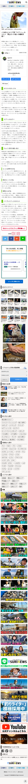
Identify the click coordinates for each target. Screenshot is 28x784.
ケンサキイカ (22, 449)
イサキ (19, 446)
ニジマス (4, 454)
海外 (20, 486)
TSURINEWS (12, 775)
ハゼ (23, 463)
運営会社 (5, 771)
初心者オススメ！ (7, 419)
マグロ (4, 469)
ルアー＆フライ (16, 79)
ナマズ (18, 451)
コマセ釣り (14, 434)
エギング (4, 425)
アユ (23, 451)
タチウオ (4, 457)
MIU (14, 155)
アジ (3, 446)
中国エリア (22, 484)
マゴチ (4, 466)
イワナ (17, 454)
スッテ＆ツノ (6, 437)
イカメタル (22, 434)
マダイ (9, 446)
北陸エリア (15, 481)
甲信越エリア (6, 481)
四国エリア (5, 486)
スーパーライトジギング (9, 431)
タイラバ (16, 428)
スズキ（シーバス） (8, 451)
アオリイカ (18, 457)
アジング (20, 425)
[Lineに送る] (22, 238)
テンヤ (14, 437)
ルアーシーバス (6, 428)
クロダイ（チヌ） (7, 463)
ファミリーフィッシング (9, 422)
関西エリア (14, 484)
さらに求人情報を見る (14, 281)
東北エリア (11, 478)
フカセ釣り (5, 434)
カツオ (10, 469)
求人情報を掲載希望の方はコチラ (14, 250)
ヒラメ (11, 457)
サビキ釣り (20, 439)
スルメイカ (12, 449)
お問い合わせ (20, 771)
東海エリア (5, 484)
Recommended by (20, 363)
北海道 (4, 478)
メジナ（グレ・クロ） (8, 460)
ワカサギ (10, 466)
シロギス (17, 463)
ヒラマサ (4, 449)
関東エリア (20, 478)
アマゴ (11, 454)
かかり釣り (21, 437)
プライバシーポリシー (12, 771)
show (6, 83)
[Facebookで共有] (11, 238)
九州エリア (14, 486)
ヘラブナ (16, 469)
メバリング (12, 425)
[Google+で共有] (16, 238)
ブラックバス (5, 79)
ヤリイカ (18, 466)
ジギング (21, 431)
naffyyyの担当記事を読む (14, 73)
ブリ (14, 446)
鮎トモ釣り (22, 422)
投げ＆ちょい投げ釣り (8, 439)
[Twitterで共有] (5, 238)
